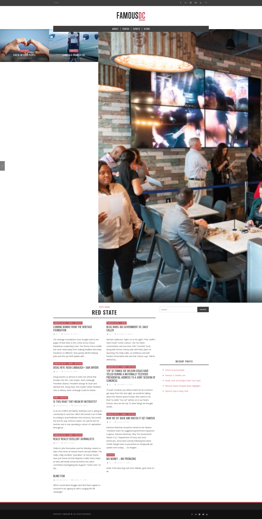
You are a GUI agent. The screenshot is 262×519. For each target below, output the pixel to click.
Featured (24, 50)
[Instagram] (190, 3)
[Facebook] (180, 3)
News (71, 323)
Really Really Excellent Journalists (73, 439)
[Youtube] (200, 3)
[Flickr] (185, 3)
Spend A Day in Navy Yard (176, 391)
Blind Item (59, 476)
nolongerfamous (62, 405)
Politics (78, 323)
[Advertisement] (183, 335)
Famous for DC (60, 323)
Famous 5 (74, 50)
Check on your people (24, 55)
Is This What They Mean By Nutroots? (75, 401)
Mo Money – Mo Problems (121, 459)
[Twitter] (195, 3)
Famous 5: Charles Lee (73, 55)
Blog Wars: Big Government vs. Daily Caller (127, 328)
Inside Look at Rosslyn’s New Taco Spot (183, 380)
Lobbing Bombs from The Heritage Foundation (72, 328)
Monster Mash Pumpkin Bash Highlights (182, 386)
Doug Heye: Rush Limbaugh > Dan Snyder (76, 367)
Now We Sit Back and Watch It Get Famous (130, 418)
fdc (57, 334)
